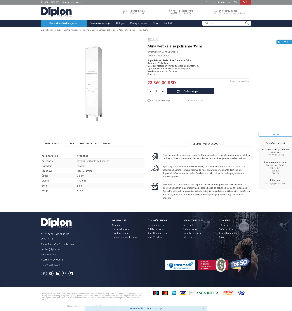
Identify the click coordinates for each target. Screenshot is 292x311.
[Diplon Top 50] (241, 265)
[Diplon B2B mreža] (215, 12)
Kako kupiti (188, 225)
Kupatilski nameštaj (81, 30)
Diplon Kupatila (47, 30)
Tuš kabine (224, 225)
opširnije (158, 308)
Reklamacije (189, 237)
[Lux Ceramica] (153, 39)
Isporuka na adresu (192, 233)
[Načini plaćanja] (125, 12)
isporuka (174, 176)
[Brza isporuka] (173, 12)
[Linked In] (57, 273)
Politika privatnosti (156, 229)
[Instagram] (71, 273)
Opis (71, 143)
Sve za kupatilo (63, 30)
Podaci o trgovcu (120, 229)
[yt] (51, 273)
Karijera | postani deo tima (124, 237)
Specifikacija (53, 143)
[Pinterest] (64, 273)
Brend (107, 143)
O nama (116, 225)
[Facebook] (44, 273)
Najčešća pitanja (155, 237)
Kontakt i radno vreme (158, 233)
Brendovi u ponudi (120, 233)
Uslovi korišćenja (156, 225)
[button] (226, 23)
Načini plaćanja (190, 229)
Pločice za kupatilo (227, 229)
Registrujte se (224, 2)
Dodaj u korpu (190, 91)
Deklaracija (88, 143)
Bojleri (221, 237)
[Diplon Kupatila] (56, 12)
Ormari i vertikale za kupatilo (104, 30)
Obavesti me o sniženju (239, 81)
